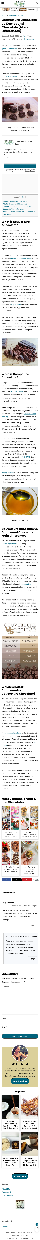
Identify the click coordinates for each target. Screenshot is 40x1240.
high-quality (16, 305)
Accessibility (7, 1192)
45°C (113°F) (24, 457)
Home (4, 15)
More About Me (20, 1081)
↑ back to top (20, 1176)
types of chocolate (9, 49)
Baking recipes (8, 473)
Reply (32, 925)
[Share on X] (17, 879)
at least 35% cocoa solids (21, 258)
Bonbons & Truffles (16, 15)
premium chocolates (13, 733)
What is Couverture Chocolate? (15, 201)
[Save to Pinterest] (27, 879)
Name (5, 1018)
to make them (11, 77)
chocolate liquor (17, 392)
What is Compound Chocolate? (15, 204)
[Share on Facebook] (6, 879)
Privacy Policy (7, 1195)
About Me (6, 1189)
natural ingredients (9, 544)
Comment (6, 986)
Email (4, 1027)
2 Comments (29, 39)
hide (23, 197)
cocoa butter (26, 584)
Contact (5, 1226)
